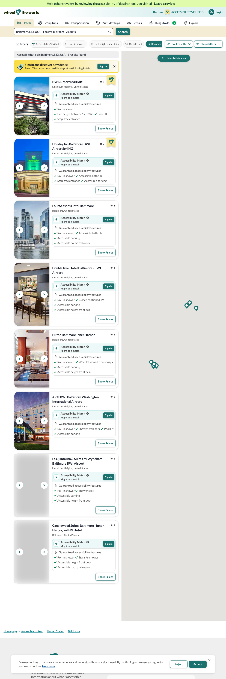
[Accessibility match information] (87, 93)
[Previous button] (19, 105)
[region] (31, 106)
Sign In (103, 66)
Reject (179, 664)
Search (123, 32)
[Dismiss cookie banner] (209, 660)
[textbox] (63, 31)
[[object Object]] (114, 66)
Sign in (108, 95)
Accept (197, 664)
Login (219, 12)
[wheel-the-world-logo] (21, 12)
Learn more (48, 666)
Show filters (208, 44)
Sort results (179, 44)
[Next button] (44, 105)
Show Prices (105, 128)
